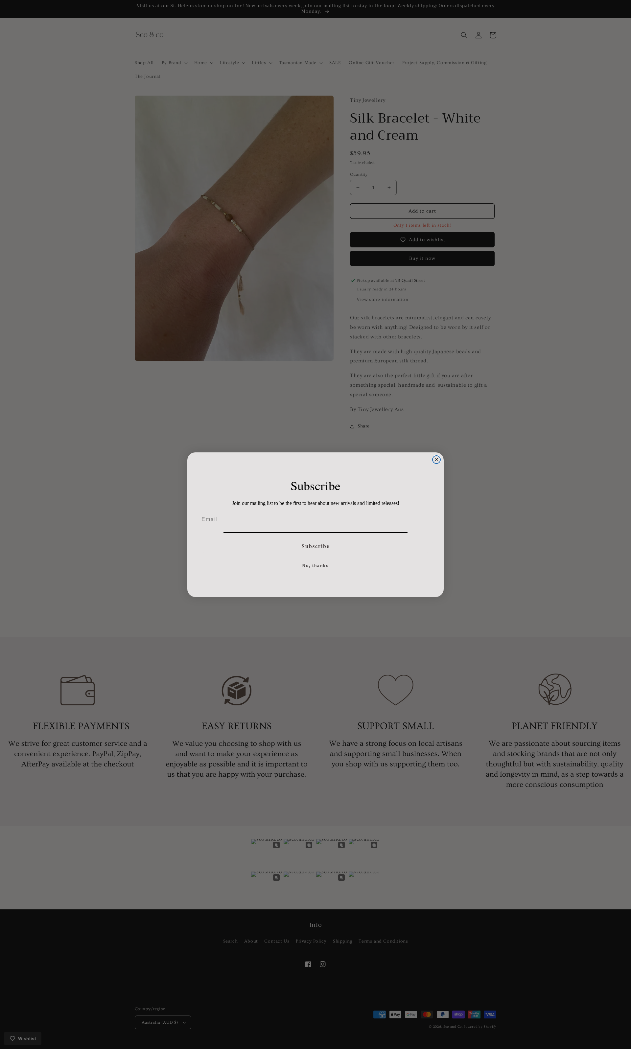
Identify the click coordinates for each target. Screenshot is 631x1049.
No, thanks (315, 565)
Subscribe (316, 546)
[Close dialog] (436, 460)
